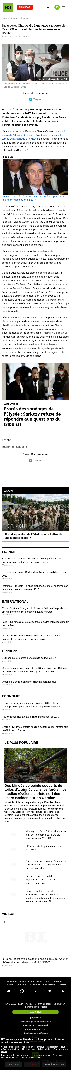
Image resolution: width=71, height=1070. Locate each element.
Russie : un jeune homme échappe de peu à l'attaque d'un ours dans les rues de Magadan (46, 864)
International (15, 601)
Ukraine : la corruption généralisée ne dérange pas (29, 681)
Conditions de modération (35, 1033)
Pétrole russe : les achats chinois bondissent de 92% (30, 716)
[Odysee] (22, 991)
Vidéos (8, 914)
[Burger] (64, 7)
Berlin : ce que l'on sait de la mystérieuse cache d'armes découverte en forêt (41, 879)
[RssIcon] (62, 991)
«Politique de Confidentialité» (29, 1057)
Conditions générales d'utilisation (35, 1022)
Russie (58, 981)
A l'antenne (49, 984)
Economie (11, 696)
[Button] (57, 7)
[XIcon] (35, 991)
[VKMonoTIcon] (8, 991)
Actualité (11, 981)
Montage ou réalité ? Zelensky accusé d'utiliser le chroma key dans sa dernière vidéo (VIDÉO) (46, 834)
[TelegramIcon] (49, 991)
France (6, 440)
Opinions (10, 651)
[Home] (8, 7)
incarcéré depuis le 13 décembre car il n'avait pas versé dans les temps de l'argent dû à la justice (33, 134)
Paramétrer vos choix (35, 1029)
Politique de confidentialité (35, 1025)
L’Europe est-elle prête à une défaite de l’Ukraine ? (29, 657)
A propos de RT (35, 1018)
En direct (24, 7)
